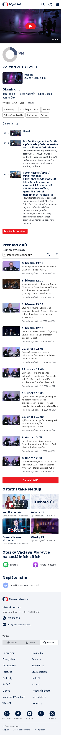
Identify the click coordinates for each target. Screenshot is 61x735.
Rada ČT (36, 678)
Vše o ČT (7, 703)
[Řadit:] (55, 254)
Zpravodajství (10, 109)
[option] (12, 642)
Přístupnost (39, 729)
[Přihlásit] (50, 4)
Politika (44, 115)
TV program (9, 652)
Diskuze (46, 109)
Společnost (32, 115)
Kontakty (37, 703)
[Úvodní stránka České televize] (16, 599)
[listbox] (30, 642)
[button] (30, 26)
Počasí (6, 684)
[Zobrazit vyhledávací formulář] (43, 4)
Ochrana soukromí (21, 729)
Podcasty (7, 678)
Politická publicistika (13, 115)
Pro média (37, 652)
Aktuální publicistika (29, 109)
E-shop (6, 690)
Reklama (36, 659)
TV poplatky (9, 665)
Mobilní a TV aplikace (14, 696)
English (6, 729)
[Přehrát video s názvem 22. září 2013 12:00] (30, 26)
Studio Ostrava (40, 671)
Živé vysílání (9, 659)
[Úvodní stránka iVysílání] (12, 4)
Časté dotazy (39, 696)
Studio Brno (38, 665)
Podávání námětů (41, 690)
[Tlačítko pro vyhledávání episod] (48, 255)
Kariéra (36, 684)
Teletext (7, 671)
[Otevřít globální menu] (57, 4)
